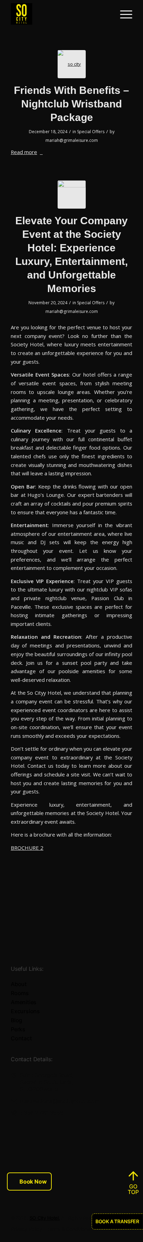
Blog (16, 1020)
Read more (24, 151)
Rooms (20, 993)
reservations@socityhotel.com (60, 1100)
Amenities (23, 1002)
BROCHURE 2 (27, 847)
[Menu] (122, 14)
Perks (18, 1029)
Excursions (25, 1011)
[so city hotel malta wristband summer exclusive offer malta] (72, 64)
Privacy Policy (26, 1229)
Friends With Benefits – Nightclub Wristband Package (71, 103)
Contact (21, 1038)
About (19, 984)
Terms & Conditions (68, 1229)
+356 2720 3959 (41, 1112)
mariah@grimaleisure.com (71, 140)
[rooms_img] (72, 194)
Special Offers (90, 132)
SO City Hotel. (45, 1218)
